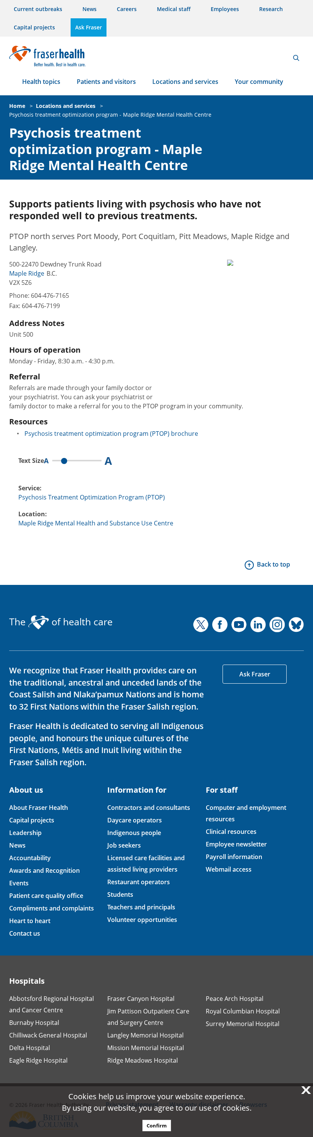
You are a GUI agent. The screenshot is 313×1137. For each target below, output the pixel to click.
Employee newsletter (236, 844)
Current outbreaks (38, 9)
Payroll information (234, 857)
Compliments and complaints (51, 908)
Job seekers (124, 845)
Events (19, 883)
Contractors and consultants (148, 807)
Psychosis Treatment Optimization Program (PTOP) (91, 497)
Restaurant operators (138, 882)
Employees (225, 9)
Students (120, 894)
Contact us (24, 933)
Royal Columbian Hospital (243, 1011)
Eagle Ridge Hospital (38, 1060)
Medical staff (173, 9)
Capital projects (34, 27)
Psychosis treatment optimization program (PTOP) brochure (111, 433)
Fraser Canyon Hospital (140, 998)
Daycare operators (134, 820)
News (89, 9)
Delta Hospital (29, 1048)
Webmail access (229, 869)
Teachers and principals (141, 907)
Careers (127, 9)
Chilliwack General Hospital (48, 1035)
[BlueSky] (296, 624)
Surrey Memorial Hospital (242, 1024)
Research (271, 9)
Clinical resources (231, 831)
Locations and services (185, 81)
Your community (259, 81)
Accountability (30, 858)
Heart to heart (29, 921)
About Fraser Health (38, 807)
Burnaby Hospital (34, 1022)
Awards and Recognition (44, 870)
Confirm (157, 1125)
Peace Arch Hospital (234, 998)
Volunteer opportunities (142, 919)
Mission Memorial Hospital (145, 1048)
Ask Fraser (88, 27)
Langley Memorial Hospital (145, 1035)
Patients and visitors (106, 81)
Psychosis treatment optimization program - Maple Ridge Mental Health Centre (110, 114)
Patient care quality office (46, 895)
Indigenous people (134, 833)
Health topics (41, 81)
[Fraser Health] (47, 55)
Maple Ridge (26, 273)
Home (17, 105)
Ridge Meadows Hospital (142, 1060)
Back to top (273, 564)
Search (296, 58)
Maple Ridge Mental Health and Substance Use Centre (95, 523)
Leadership (25, 833)
